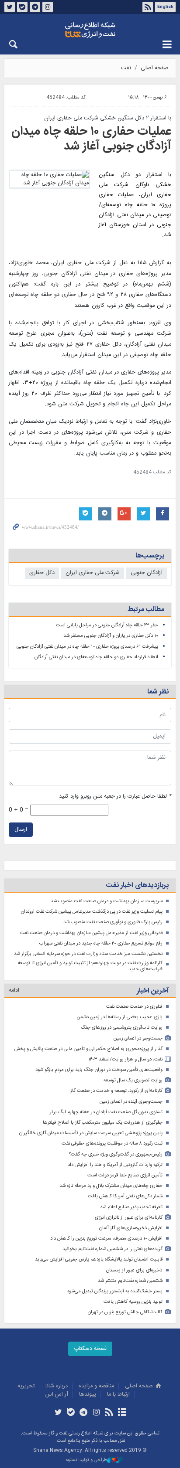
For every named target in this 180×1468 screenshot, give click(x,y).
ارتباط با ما (118, 1394)
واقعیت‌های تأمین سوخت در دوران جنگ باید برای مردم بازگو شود (99, 1070)
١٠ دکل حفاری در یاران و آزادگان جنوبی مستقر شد (110, 636)
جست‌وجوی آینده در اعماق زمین (131, 1101)
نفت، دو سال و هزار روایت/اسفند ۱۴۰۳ (125, 1059)
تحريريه (26, 1386)
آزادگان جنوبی (147, 573)
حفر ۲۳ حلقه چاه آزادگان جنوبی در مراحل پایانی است (107, 625)
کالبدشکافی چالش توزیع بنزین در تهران (125, 1312)
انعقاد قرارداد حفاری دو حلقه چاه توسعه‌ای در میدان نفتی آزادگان (96, 657)
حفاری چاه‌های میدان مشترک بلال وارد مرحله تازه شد (111, 1186)
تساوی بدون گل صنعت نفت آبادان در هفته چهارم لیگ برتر (106, 1112)
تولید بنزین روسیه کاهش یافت (133, 1302)
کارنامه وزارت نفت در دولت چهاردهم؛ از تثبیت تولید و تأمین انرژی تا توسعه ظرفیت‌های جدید (90, 966)
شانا (90, 30)
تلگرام (35, 7)
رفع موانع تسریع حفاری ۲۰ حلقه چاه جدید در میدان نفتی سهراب (101, 943)
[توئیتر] (57, 1413)
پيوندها (87, 1394)
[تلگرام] (83, 1413)
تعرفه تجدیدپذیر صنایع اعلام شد (131, 1207)
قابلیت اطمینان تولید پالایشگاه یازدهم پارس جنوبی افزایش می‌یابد (99, 1259)
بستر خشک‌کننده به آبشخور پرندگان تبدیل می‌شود (115, 1291)
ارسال (20, 829)
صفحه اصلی (155, 68)
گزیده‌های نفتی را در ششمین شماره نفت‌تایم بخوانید (112, 1249)
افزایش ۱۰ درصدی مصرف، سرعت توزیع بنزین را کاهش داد (106, 1238)
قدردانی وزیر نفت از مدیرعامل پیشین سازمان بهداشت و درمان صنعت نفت (91, 933)
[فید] (109, 1413)
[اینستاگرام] (96, 1413)
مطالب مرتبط (146, 609)
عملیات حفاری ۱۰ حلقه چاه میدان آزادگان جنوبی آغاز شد (91, 139)
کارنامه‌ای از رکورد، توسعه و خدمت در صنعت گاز (116, 1091)
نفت (126, 68)
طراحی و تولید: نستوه (86, 1460)
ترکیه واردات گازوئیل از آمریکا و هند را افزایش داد (115, 1165)
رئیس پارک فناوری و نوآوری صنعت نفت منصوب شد (113, 922)
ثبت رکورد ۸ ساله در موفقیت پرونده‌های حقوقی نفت (112, 1143)
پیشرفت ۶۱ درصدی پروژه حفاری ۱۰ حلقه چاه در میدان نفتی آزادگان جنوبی (87, 646)
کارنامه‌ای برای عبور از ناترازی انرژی (129, 1217)
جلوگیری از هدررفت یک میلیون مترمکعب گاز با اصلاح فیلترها (103, 1122)
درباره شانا (56, 1386)
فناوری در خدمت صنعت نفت (134, 1006)
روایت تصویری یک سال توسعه (133, 1080)
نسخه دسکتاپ (90, 1348)
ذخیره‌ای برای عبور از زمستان (134, 1270)
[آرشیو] (121, 1413)
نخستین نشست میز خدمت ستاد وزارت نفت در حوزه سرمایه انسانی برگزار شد (88, 954)
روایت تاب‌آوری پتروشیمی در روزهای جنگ (122, 1027)
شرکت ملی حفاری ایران (93, 573)
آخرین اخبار (153, 991)
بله (22, 7)
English (165, 6)
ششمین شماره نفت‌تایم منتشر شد (130, 1281)
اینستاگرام (47, 7)
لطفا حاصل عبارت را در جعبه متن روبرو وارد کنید (115, 796)
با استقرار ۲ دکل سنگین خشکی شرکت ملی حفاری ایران (107, 118)
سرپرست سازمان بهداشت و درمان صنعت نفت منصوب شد (107, 901)
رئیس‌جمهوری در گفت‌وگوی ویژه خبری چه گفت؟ (116, 1154)
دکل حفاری (42, 573)
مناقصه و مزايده (96, 1386)
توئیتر (9, 7)
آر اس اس (56, 1394)
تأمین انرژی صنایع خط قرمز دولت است (125, 1175)
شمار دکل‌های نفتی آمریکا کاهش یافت (125, 1196)
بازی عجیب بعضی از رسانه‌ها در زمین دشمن (120, 1017)
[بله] (71, 1413)
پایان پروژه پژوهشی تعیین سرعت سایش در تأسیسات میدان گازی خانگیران (91, 1133)
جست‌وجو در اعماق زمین (138, 1038)
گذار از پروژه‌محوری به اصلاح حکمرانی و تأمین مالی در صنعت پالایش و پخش (88, 1049)
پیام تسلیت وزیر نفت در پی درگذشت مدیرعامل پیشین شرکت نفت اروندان (92, 911)
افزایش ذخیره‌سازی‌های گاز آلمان (131, 1228)
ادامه (14, 990)
